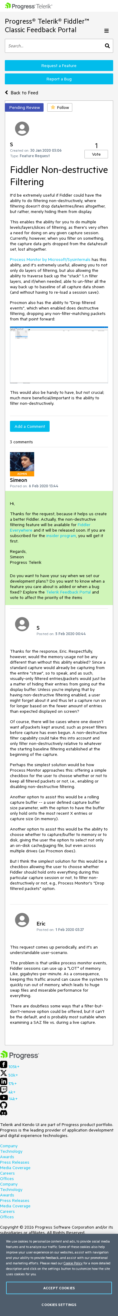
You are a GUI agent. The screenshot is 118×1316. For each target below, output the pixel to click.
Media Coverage (15, 1167)
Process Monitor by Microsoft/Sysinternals (50, 259)
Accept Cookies (59, 1288)
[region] (59, 1275)
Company (9, 1146)
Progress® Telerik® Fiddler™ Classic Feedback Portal (47, 25)
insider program (61, 535)
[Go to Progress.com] (19, 1058)
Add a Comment (30, 426)
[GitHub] (3, 1107)
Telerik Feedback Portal (68, 592)
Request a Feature (59, 65)
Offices (7, 1178)
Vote (96, 154)
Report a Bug (59, 79)
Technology (11, 1151)
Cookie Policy (73, 1263)
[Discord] (3, 1114)
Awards (7, 1156)
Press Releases (14, 1162)
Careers (7, 1173)
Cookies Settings (58, 1304)
